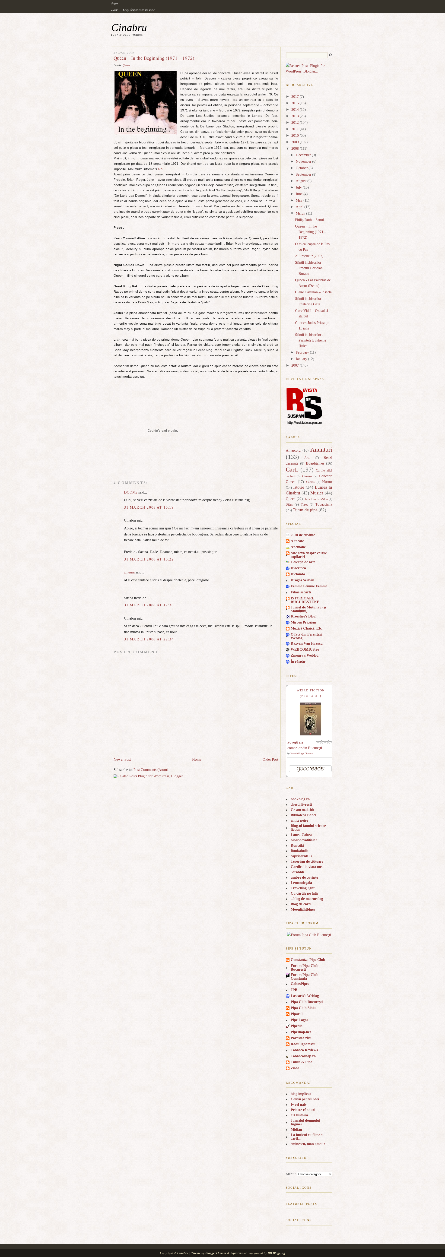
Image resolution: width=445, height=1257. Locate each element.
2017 (295, 96)
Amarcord (293, 450)
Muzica (316, 493)
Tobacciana (323, 504)
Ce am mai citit (302, 810)
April (299, 207)
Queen (126, 65)
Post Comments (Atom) (151, 770)
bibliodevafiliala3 (304, 840)
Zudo (295, 1068)
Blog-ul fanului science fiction (308, 827)
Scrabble (298, 872)
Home (114, 10)
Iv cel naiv (299, 1104)
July (299, 187)
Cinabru (129, 27)
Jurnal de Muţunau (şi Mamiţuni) (308, 609)
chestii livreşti (301, 804)
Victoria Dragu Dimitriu (301, 753)
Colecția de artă (303, 562)
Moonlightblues (303, 909)
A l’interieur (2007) (309, 256)
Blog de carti (301, 904)
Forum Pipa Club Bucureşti (304, 967)
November (303, 161)
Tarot (304, 504)
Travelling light (303, 888)
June (299, 194)
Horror (327, 482)
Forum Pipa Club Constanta (304, 976)
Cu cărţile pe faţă (304, 893)
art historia (299, 1115)
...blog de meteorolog (307, 899)
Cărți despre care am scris (139, 10)
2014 (295, 109)
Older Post (270, 759)
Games (310, 482)
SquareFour (239, 1253)
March (300, 213)
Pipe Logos (299, 1020)
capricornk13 (301, 856)
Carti (292, 469)
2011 (295, 129)
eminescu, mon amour (308, 1144)
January (301, 359)
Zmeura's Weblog (304, 655)
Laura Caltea (301, 835)
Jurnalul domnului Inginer (305, 1122)
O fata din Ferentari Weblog (306, 636)
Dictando (298, 574)
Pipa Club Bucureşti (307, 1002)
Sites (289, 504)
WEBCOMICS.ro (305, 649)
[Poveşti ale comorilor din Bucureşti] (310, 734)
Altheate (297, 541)
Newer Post (122, 759)
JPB (294, 990)
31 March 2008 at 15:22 (149, 559)
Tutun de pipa (305, 509)
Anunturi (321, 449)
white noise (299, 820)
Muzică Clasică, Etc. (307, 628)
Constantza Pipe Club (308, 960)
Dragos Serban (302, 580)
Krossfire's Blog (303, 616)
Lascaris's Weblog (305, 996)
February (302, 352)
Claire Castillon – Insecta (313, 292)
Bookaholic (299, 851)
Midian (296, 1129)
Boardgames (315, 463)
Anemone (298, 547)
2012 (295, 122)
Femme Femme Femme (309, 586)
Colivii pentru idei (305, 1099)
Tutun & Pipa (301, 1062)
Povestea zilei (301, 1038)
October (302, 168)
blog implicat (301, 1094)
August (301, 181)
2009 (295, 142)
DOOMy (130, 492)
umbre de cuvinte (304, 877)
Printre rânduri (303, 1110)
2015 (295, 103)
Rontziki (297, 845)
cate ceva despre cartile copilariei (309, 555)
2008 (295, 148)
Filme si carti (301, 592)
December (303, 155)
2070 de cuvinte (303, 535)
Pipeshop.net (301, 1032)
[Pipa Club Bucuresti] (309, 935)
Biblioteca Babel (303, 815)
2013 (295, 116)
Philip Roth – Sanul (309, 220)
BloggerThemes (215, 1253)
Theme (195, 1253)
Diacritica (298, 568)
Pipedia (296, 1026)
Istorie (298, 487)
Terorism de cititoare (307, 861)
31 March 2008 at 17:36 (149, 605)
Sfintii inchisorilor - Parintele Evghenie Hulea (310, 340)
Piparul (296, 1014)
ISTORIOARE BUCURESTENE (305, 600)
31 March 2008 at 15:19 (149, 507)
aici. (161, 169)
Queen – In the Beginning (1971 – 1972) (154, 58)
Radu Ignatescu (303, 1044)
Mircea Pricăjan (303, 622)
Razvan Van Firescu (307, 643)
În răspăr (298, 661)
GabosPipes (300, 984)
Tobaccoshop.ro (303, 1056)
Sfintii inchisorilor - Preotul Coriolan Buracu (309, 267)
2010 (295, 135)
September (303, 174)
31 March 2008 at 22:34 (149, 639)
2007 (295, 365)
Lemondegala (301, 883)
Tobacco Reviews (304, 1050)
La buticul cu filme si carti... (307, 1136)
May (299, 200)
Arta (307, 457)
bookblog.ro (300, 799)
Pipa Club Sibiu (303, 1008)
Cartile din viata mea (307, 867)
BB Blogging (276, 1253)
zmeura (129, 572)
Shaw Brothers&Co (316, 499)
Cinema (307, 476)
